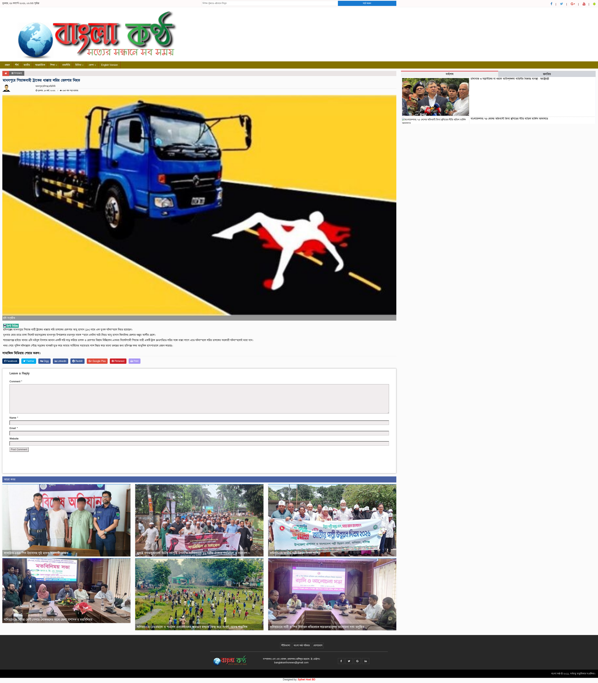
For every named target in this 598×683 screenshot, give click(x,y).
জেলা (91, 65)
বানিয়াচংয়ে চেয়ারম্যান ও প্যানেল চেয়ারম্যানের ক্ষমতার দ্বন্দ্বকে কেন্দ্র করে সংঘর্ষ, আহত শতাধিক (192, 627)
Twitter (30, 361)
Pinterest (119, 361)
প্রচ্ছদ (7, 65)
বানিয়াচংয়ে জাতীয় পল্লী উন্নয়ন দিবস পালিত (295, 553)
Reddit (79, 361)
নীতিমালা (285, 645)
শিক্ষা (53, 65)
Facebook (11, 361)
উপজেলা (18, 73)
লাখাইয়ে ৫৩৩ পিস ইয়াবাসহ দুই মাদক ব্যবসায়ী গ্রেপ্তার (36, 553)
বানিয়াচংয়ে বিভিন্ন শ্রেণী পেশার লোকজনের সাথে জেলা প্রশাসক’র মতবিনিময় (48, 620)
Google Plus (99, 361)
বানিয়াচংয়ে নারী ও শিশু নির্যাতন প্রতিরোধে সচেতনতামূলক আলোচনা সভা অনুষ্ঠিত (317, 627)
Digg (46, 361)
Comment (15, 381)
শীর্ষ (17, 65)
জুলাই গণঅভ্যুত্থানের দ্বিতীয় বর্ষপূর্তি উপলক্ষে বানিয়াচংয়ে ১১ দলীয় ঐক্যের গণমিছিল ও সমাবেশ (192, 553)
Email (13, 428)
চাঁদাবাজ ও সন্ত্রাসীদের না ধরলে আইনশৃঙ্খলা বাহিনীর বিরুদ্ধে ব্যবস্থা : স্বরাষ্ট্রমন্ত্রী (510, 78)
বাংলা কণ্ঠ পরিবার (302, 645)
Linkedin (61, 361)
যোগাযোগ (317, 645)
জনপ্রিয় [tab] (547, 74)
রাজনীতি (66, 65)
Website (14, 438)
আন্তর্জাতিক (40, 65)
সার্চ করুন (367, 3)
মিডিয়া (78, 65)
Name (13, 418)
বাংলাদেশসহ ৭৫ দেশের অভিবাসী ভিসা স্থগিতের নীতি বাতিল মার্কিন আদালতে (509, 118)
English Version (109, 65)
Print (136, 361)
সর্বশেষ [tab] (449, 74)
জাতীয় (27, 65)
